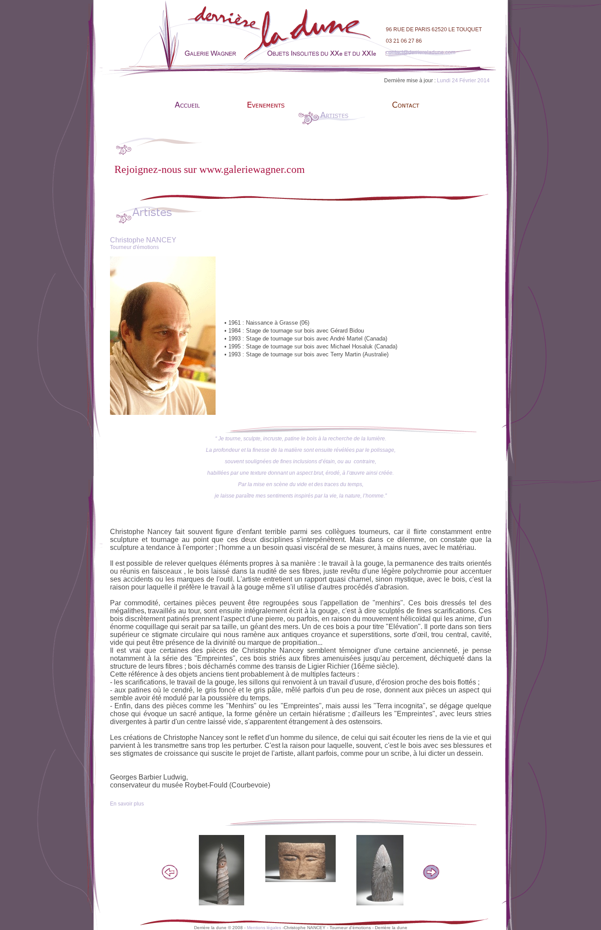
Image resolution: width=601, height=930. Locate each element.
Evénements (261, 116)
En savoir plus (127, 804)
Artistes (333, 116)
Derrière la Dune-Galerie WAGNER (188, 116)
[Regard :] (300, 857)
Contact (405, 116)
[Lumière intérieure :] (379, 869)
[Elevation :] (221, 869)
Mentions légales (264, 927)
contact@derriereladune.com (420, 52)
